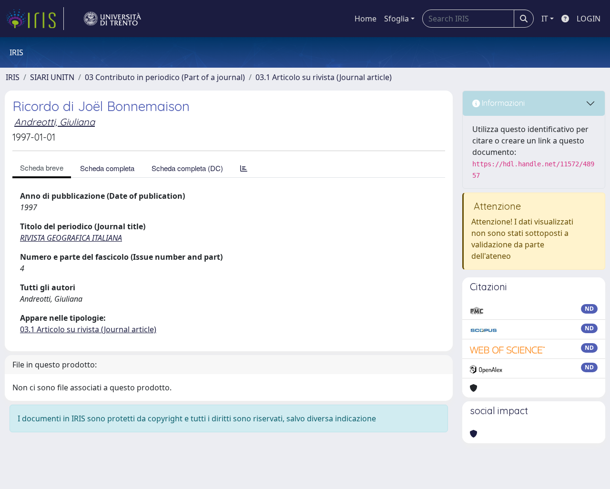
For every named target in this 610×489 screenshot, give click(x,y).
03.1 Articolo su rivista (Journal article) (323, 77)
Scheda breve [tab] (41, 168)
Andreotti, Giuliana (54, 122)
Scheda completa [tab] (107, 168)
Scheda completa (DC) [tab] (187, 168)
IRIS (13, 77)
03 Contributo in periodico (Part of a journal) (165, 77)
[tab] (243, 168)
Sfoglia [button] (396, 18)
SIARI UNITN (52, 77)
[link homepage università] (112, 18)
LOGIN (588, 18)
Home (365, 18)
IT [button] (544, 18)
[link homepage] (35, 18)
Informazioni (502, 103)
